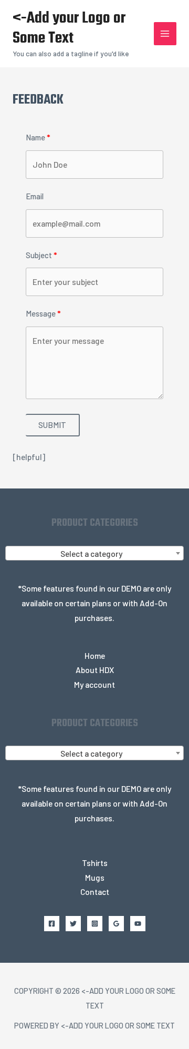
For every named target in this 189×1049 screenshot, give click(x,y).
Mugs (94, 877)
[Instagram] (94, 923)
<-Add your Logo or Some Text (69, 28)
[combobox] (94, 553)
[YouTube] (137, 923)
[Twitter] (73, 923)
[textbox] (94, 553)
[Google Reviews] (116, 923)
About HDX (95, 670)
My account (94, 684)
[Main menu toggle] (165, 33)
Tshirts (95, 863)
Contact (94, 892)
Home (95, 655)
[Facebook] (51, 923)
